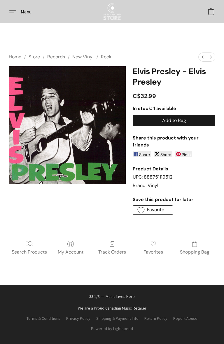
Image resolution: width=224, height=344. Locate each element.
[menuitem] (203, 57)
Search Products (29, 252)
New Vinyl (83, 57)
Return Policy (155, 318)
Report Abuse (185, 318)
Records (56, 57)
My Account (70, 252)
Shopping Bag (194, 252)
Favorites (153, 252)
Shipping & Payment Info (117, 318)
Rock (106, 57)
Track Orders (112, 252)
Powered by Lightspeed (112, 328)
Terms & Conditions (43, 318)
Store (34, 57)
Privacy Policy (78, 318)
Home (15, 57)
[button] (112, 11)
